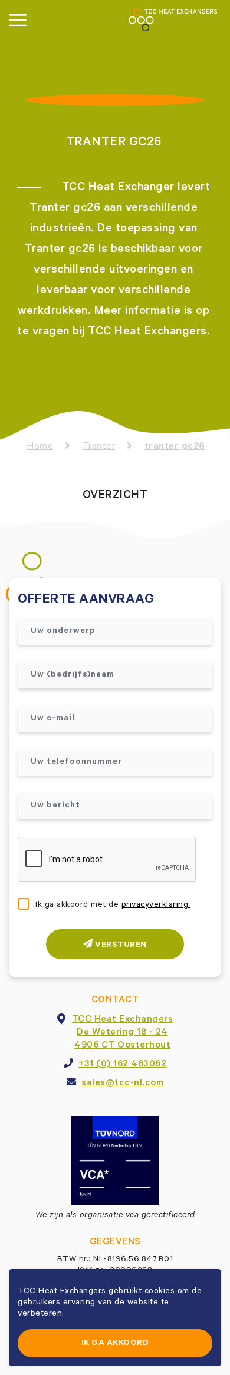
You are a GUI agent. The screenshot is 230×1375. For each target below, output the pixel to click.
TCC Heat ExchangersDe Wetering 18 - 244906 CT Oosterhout (122, 1033)
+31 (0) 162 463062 (122, 1064)
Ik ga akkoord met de (112, 905)
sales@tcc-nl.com (122, 1083)
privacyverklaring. (155, 905)
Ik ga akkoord (115, 1344)
